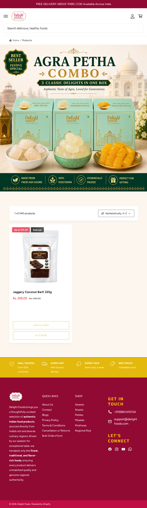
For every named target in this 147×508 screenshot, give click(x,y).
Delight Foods (23, 504)
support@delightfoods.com (125, 421)
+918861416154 (125, 412)
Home (15, 40)
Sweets (79, 404)
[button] (6, 16)
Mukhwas (80, 425)
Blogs (45, 414)
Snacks (79, 409)
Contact (47, 409)
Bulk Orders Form (52, 435)
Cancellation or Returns (56, 430)
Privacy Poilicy (50, 420)
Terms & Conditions (53, 425)
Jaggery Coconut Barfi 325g (32, 292)
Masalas (79, 420)
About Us (47, 404)
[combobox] (73, 28)
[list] (73, 367)
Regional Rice (83, 430)
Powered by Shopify (40, 504)
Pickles (79, 414)
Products (27, 40)
